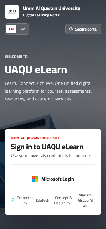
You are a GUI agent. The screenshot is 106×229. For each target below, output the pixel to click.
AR (23, 29)
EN (11, 29)
